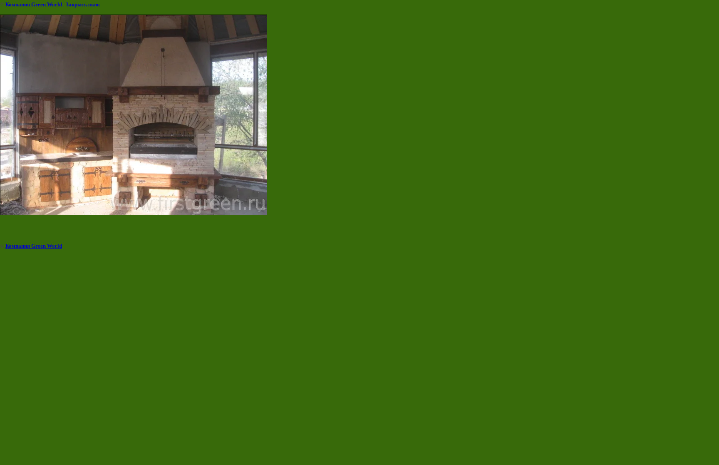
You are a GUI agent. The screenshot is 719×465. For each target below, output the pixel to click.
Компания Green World (34, 4)
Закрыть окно (83, 4)
